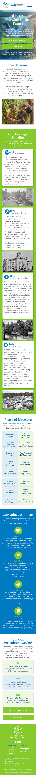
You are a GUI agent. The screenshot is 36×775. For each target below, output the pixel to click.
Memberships (25, 751)
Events (11, 750)
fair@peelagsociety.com (19, 765)
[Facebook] (16, 742)
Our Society (24, 748)
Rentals (11, 753)
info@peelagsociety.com (19, 763)
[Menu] (29, 4)
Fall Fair (11, 751)
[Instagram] (19, 742)
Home (11, 748)
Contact (24, 750)
